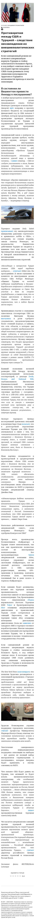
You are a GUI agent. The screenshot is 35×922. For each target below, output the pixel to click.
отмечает (17, 271)
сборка (31, 600)
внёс (12, 108)
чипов (31, 555)
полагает (26, 424)
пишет (31, 810)
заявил (14, 161)
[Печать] (2, 29)
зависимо (27, 623)
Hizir (3, 608)
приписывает (7, 231)
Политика (6, 27)
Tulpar (9, 605)
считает (4, 731)
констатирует (24, 672)
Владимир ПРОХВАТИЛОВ (16, 25)
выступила (6, 319)
